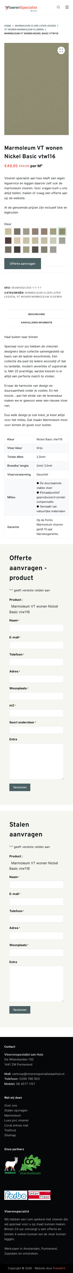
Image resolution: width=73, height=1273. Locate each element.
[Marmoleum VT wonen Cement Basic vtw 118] (17, 231)
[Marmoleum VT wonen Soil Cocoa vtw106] (17, 249)
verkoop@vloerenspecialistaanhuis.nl (38, 1074)
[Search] (58, 7)
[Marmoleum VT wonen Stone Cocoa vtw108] (35, 240)
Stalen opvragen (16, 1110)
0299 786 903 (29, 1079)
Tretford (10, 1130)
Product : (16, 600)
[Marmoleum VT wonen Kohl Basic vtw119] (35, 249)
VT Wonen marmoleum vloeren (39, 296)
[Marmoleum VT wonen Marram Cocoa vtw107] (53, 231)
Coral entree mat (16, 1125)
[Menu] (67, 7)
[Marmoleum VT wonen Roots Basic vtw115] (8, 240)
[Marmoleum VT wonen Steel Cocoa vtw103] (62, 240)
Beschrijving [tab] (36, 314)
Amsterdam (31, 1248)
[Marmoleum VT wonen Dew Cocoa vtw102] (53, 240)
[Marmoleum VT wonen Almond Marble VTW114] (8, 231)
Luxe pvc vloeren (16, 1120)
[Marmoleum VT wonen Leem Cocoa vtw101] (44, 231)
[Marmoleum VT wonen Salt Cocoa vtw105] (17, 240)
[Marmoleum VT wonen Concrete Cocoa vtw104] (8, 249)
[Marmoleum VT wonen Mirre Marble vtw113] (26, 249)
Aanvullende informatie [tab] (36, 322)
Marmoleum (12, 1115)
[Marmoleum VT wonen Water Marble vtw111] (44, 249)
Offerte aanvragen (22, 263)
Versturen (20, 787)
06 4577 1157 (25, 1084)
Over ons (10, 1105)
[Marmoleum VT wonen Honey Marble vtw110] (35, 231)
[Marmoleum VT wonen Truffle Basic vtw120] (44, 240)
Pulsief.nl (59, 1268)
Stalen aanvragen (22, 277)
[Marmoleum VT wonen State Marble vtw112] (26, 240)
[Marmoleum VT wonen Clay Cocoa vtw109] (26, 231)
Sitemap (10, 1135)
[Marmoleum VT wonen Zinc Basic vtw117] (53, 249)
